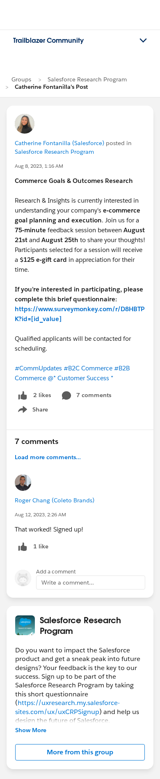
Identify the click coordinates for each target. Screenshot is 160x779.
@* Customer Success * (80, 378)
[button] (80, 752)
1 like (40, 546)
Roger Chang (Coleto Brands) (54, 500)
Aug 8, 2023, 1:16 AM (39, 165)
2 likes (42, 395)
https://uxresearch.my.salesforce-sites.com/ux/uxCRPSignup (67, 707)
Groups (21, 79)
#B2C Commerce (88, 368)
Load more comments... (48, 457)
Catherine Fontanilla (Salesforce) (59, 143)
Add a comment (56, 571)
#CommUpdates (38, 368)
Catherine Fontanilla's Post (51, 86)
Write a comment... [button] (67, 582)
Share (31, 411)
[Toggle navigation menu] (143, 41)
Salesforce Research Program (87, 79)
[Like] (22, 395)
